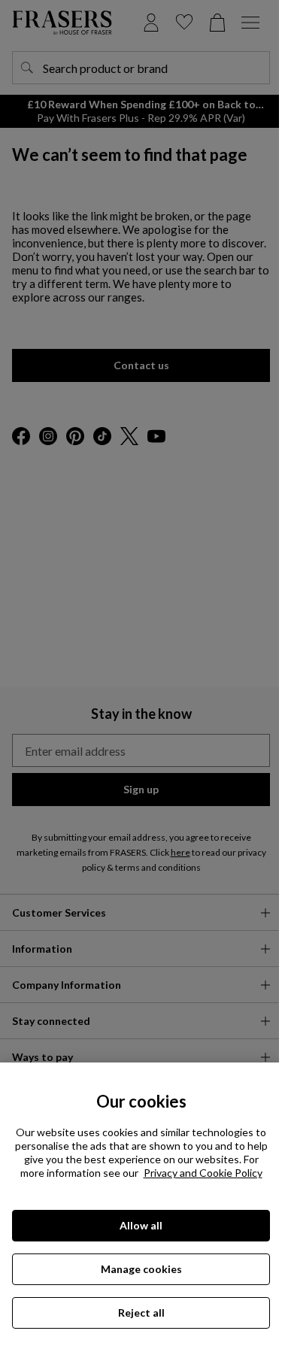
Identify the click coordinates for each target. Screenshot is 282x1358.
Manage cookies (141, 1269)
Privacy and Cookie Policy (203, 1172)
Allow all (141, 1225)
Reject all (141, 1312)
